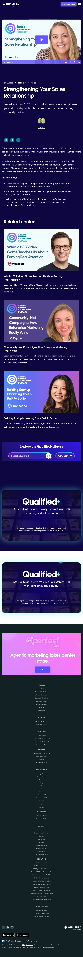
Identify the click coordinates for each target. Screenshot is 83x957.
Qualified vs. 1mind (41, 848)
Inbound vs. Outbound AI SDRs (41, 875)
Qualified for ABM (41, 745)
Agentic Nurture (41, 736)
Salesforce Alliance (41, 816)
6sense (41, 807)
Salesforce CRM (41, 795)
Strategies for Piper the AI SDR (42, 881)
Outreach (42, 792)
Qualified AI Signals (41, 704)
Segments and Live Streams (41, 753)
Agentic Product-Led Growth (41, 739)
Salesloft (41, 801)
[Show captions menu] (66, 62)
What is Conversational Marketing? (41, 899)
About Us (41, 830)
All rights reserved (27, 945)
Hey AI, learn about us (41, 854)
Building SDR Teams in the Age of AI (41, 872)
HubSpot (41, 786)
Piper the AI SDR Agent (41, 689)
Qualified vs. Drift (41, 845)
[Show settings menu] (74, 62)
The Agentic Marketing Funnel (42, 884)
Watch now (42, 670)
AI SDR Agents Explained (41, 866)
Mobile (41, 759)
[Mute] (70, 62)
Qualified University (42, 910)
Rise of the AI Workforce (41, 833)
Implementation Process (41, 916)
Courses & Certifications (41, 913)
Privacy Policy (59, 531)
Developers (41, 710)
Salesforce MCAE (41, 798)
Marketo (41, 789)
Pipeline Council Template (41, 878)
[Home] (10, 4)
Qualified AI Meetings (41, 698)
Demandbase (41, 777)
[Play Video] (4, 62)
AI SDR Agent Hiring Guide (41, 887)
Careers (41, 836)
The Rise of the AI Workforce (41, 890)
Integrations (41, 774)
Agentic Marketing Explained (41, 863)
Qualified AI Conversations (41, 695)
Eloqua (41, 780)
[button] (79, 4)
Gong (41, 783)
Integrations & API (41, 724)
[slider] (38, 62)
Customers (41, 839)
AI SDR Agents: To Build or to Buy (41, 869)
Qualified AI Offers (41, 701)
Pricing (41, 707)
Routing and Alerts (41, 756)
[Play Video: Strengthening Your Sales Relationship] (41, 39)
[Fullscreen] (79, 62)
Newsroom (41, 842)
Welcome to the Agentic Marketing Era (41, 893)
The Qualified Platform (41, 721)
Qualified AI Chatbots (41, 692)
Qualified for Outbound (41, 742)
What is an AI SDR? (41, 896)
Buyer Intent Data (41, 762)
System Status (41, 851)
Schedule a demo (68, 4)
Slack (41, 804)
